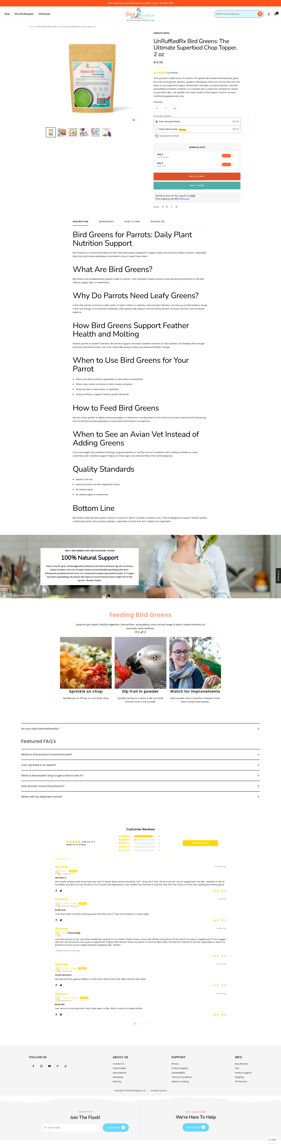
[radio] (156, 121)
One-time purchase (169, 121)
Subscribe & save (172, 129)
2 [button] (139, 1023)
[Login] (269, 14)
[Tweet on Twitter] (171, 207)
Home (32, 26)
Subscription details (169, 136)
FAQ (237, 1068)
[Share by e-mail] (176, 207)
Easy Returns (241, 1063)
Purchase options (162, 116)
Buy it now (197, 185)
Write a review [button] (200, 843)
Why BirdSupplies (24, 14)
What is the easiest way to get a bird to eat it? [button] (52, 775)
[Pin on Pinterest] (167, 207)
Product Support (180, 1068)
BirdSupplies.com (138, 1090)
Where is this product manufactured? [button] (46, 754)
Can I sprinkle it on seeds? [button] (38, 765)
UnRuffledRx (162, 33)
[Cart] (275, 14)
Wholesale (44, 14)
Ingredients (106, 221)
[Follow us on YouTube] (49, 1066)
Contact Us (118, 1063)
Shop (7, 14)
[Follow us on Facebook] (33, 1066)
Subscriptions (119, 1072)
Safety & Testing (180, 1081)
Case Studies (119, 1068)
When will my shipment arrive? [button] (41, 796)
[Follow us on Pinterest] (57, 1066)
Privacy (175, 1063)
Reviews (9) (158, 221)
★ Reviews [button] (278, 575)
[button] (160, 72)
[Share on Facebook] (162, 207)
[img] (61, 866)
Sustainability (178, 1072)
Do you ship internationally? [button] (40, 728)
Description (80, 221)
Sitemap (117, 1081)
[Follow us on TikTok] (65, 1066)
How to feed (132, 221)
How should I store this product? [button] (43, 786)
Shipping (239, 1077)
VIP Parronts (241, 1081)
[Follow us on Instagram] (41, 1066)
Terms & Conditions (182, 1077)
